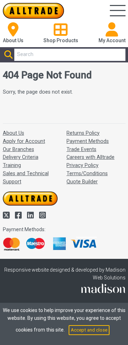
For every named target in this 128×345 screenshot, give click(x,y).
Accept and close (89, 330)
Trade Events (81, 149)
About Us (13, 133)
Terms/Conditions (87, 174)
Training (12, 165)
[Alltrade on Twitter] (7, 215)
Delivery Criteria (20, 157)
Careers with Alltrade (90, 157)
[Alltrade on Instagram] (42, 215)
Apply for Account (24, 141)
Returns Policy (83, 133)
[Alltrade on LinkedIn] (31, 215)
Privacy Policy (82, 165)
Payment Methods (87, 141)
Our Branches (18, 149)
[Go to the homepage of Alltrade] (33, 11)
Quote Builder (82, 182)
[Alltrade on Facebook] (19, 215)
